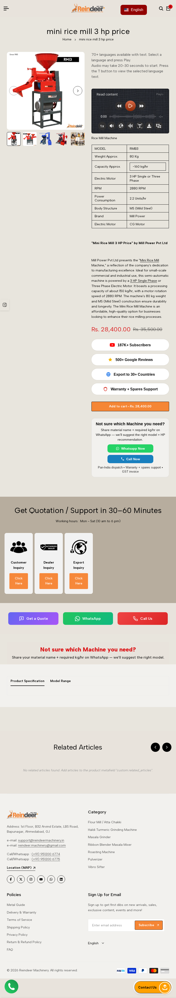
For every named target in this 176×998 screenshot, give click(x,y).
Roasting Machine (101, 852)
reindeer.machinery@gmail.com (42, 845)
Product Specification (27, 681)
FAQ (10, 950)
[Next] (166, 747)
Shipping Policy (18, 927)
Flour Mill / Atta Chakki (104, 822)
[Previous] (155, 747)
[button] (152, 987)
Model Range (60, 681)
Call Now (133, 459)
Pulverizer (95, 859)
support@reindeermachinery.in (41, 840)
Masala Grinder (99, 837)
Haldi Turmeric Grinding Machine (112, 830)
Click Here (18, 580)
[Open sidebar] (4, 304)
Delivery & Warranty (21, 912)
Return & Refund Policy (24, 942)
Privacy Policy (17, 935)
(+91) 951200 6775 (46, 859)
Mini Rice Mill (149, 260)
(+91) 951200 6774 (46, 854)
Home (67, 39)
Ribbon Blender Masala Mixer (110, 845)
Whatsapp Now (133, 448)
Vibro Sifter (96, 867)
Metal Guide (16, 905)
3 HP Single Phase (143, 281)
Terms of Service (19, 920)
